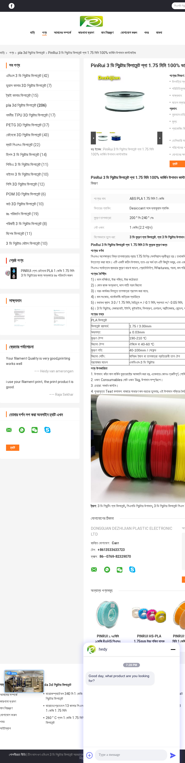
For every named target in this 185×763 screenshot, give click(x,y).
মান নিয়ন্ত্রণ (107, 32)
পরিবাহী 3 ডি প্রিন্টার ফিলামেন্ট (23, 223)
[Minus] (173, 649)
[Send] (173, 755)
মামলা (159, 32)
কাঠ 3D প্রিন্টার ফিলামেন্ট (21, 204)
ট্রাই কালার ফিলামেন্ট (18, 95)
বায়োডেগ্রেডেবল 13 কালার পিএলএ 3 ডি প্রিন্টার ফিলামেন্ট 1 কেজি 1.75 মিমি (77, 708)
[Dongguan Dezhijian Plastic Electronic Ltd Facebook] (11, 6)
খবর (146, 32)
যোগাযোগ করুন (129, 32)
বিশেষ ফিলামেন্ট (15, 233)
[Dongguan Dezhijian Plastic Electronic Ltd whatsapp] (25, 430)
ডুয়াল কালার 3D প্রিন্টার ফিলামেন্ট (26, 85)
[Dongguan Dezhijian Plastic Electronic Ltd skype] (50, 430)
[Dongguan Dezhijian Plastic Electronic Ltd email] (12, 430)
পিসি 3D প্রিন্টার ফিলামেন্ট (21, 184)
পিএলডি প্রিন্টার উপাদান (139, 506)
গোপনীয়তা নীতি (17, 755)
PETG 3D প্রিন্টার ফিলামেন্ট (23, 125)
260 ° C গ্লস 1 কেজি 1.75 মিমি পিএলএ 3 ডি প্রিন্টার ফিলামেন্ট (76, 720)
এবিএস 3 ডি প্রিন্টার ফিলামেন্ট (23, 75)
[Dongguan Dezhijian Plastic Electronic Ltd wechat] (38, 430)
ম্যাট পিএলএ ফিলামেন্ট (19, 144)
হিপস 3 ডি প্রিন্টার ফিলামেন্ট (22, 154)
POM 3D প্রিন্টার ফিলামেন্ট (23, 194)
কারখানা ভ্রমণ (86, 32)
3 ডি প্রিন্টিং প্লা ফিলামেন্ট (111, 506)
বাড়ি (32, 32)
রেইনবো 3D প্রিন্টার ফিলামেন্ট (23, 135)
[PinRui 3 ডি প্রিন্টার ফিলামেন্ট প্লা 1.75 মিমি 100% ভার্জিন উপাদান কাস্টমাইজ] (124, 102)
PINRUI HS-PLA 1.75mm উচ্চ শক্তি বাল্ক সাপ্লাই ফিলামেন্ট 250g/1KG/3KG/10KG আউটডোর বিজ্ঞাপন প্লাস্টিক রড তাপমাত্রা (148, 638)
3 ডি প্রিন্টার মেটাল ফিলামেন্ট (23, 243)
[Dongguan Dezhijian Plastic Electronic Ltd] (92, 21)
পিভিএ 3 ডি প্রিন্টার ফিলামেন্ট (23, 164)
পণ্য (44, 32)
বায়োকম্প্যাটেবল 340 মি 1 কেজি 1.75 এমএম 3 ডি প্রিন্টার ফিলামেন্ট (74, 696)
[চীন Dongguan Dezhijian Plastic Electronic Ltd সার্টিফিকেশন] (20, 317)
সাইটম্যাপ (5, 728)
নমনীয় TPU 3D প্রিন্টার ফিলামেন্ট (27, 115)
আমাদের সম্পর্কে (62, 32)
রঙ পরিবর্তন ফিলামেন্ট (18, 214)
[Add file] (89, 755)
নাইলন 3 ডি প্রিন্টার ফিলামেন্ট (23, 174)
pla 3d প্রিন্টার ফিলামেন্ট (31, 53)
